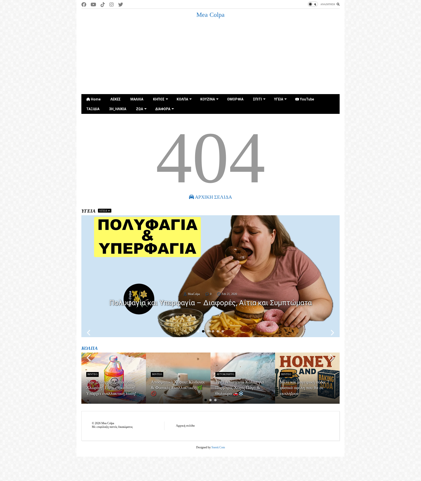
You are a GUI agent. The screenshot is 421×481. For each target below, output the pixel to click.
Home (95, 99)
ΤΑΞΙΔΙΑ (92, 109)
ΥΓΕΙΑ (278, 99)
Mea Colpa (210, 14)
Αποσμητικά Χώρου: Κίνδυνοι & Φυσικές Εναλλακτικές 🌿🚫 (178, 388)
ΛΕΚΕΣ (115, 99)
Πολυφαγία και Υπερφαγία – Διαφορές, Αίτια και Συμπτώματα (210, 303)
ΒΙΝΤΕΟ (92, 374)
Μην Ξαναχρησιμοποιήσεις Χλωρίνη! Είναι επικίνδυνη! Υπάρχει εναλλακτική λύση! (111, 388)
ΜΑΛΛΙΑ (136, 99)
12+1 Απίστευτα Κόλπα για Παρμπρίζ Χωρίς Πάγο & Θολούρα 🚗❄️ (239, 388)
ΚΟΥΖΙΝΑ (207, 99)
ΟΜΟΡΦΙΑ (235, 99)
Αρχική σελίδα (185, 425)
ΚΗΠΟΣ (158, 99)
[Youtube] (93, 4)
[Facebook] (83, 4)
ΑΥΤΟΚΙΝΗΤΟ (225, 374)
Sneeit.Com (218, 447)
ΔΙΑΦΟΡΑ (162, 109)
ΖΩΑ (139, 109)
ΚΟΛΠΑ (182, 99)
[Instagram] (111, 4)
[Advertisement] (210, 57)
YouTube (306, 99)
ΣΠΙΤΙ (257, 99)
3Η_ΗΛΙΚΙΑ (117, 109)
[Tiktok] (103, 4)
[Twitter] (120, 4)
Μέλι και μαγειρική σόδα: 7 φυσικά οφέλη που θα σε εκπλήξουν (304, 388)
